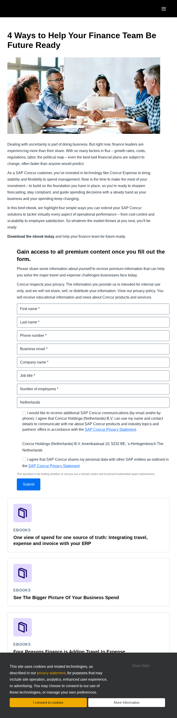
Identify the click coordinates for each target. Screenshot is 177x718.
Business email (30, 346)
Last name (26, 319)
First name (26, 306)
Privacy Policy (141, 665)
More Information (126, 702)
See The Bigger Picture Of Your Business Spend (66, 597)
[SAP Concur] (28, 8)
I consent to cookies (48, 702)
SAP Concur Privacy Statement (110, 429)
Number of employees (36, 386)
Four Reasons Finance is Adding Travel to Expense (69, 651)
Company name (30, 359)
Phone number (30, 333)
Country (24, 399)
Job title (24, 373)
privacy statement (51, 673)
